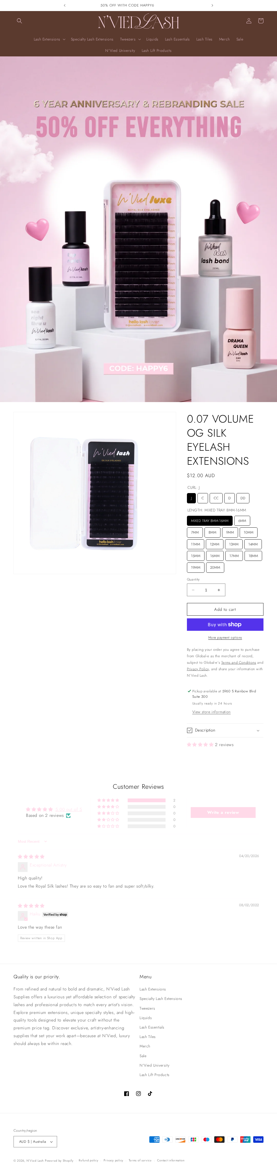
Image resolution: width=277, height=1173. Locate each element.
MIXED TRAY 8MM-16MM (209, 519)
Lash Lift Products (155, 1074)
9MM (230, 531)
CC (216, 497)
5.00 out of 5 (68, 809)
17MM (234, 554)
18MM (253, 554)
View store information (211, 711)
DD (242, 497)
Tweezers (147, 1008)
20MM (215, 566)
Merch (145, 1046)
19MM (195, 566)
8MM (212, 531)
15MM (195, 554)
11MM (195, 543)
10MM (248, 531)
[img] (31, 857)
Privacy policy (113, 1160)
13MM (234, 543)
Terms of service (140, 1160)
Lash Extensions (153, 989)
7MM (195, 531)
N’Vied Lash (35, 1160)
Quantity (193, 579)
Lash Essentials (152, 1027)
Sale (143, 1056)
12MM (214, 543)
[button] (19, 21)
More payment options (225, 637)
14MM (253, 543)
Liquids (146, 1017)
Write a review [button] (223, 812)
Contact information (171, 1160)
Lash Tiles (148, 1036)
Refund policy (88, 1160)
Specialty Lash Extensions (161, 998)
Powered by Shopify (59, 1160)
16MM (215, 554)
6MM (242, 519)
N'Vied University (154, 1065)
